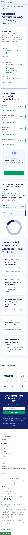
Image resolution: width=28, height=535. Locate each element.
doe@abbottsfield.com (9, 214)
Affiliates (3, 439)
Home (2, 7)
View (21, 106)
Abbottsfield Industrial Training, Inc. (11, 193)
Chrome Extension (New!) (7, 459)
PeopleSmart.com (12, 422)
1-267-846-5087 (8, 491)
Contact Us (4, 464)
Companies (9, 7)
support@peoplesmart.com (11, 489)
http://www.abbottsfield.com (13, 51)
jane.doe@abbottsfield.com (10, 207)
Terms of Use (4, 527)
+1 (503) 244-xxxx (10, 71)
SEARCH (14, 173)
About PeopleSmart (6, 437)
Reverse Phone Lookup (7, 454)
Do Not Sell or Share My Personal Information (13, 469)
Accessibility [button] (4, 529)
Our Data (3, 451)
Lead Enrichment (5, 449)
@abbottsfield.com (10, 110)
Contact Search (5, 446)
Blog (2, 442)
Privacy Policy (11, 420)
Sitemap (3, 473)
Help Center (4, 466)
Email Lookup (4, 456)
